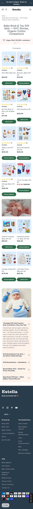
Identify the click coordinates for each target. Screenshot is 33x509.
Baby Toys (5, 427)
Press (20, 438)
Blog (19, 447)
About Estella (23, 423)
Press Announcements (23, 442)
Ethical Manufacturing (23, 433)
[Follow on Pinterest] (12, 408)
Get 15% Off (6, 440)
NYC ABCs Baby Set (9, 73)
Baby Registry (6, 462)
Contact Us (6, 488)
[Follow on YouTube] (16, 408)
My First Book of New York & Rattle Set (8, 111)
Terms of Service (7, 484)
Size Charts (6, 466)
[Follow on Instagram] (7, 408)
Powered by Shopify (18, 503)
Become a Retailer (24, 453)
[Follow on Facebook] (3, 408)
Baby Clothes (6, 430)
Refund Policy (6, 478)
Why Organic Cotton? (22, 428)
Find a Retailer (23, 450)
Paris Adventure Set (24, 109)
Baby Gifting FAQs (8, 469)
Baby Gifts (5, 423)
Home (3, 16)
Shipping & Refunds (5, 473)
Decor (4, 436)
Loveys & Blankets (8, 433)
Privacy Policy (7, 481)
